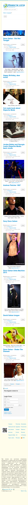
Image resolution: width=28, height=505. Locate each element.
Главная (10, 424)
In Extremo (23, 435)
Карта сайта (11, 437)
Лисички (23, 432)
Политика (18, 424)
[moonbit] (5, 388)
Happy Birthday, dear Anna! (11, 76)
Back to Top (23, 491)
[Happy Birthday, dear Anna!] (14, 96)
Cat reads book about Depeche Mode (11, 109)
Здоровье (18, 426)
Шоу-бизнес (11, 429)
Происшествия (11, 426)
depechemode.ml (20, 72)
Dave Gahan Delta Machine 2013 (14, 271)
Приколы (23, 429)
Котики (17, 432)
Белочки (10, 432)
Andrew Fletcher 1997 (12, 185)
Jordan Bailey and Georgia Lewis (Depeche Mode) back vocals (13, 146)
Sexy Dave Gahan (10, 221)
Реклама (18, 437)
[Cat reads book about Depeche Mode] (14, 130)
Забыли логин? (7, 412)
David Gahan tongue (11, 315)
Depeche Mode (12, 47)
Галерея (18, 429)
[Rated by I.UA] (19, 489)
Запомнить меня (9, 407)
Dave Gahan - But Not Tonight (11, 39)
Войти (6, 409)
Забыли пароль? (8, 413)
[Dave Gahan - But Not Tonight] (14, 60)
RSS (23, 437)
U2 (16, 435)
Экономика (23, 424)
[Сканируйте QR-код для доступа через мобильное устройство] (5, 430)
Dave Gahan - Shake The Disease (13, 350)
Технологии (23, 426)
